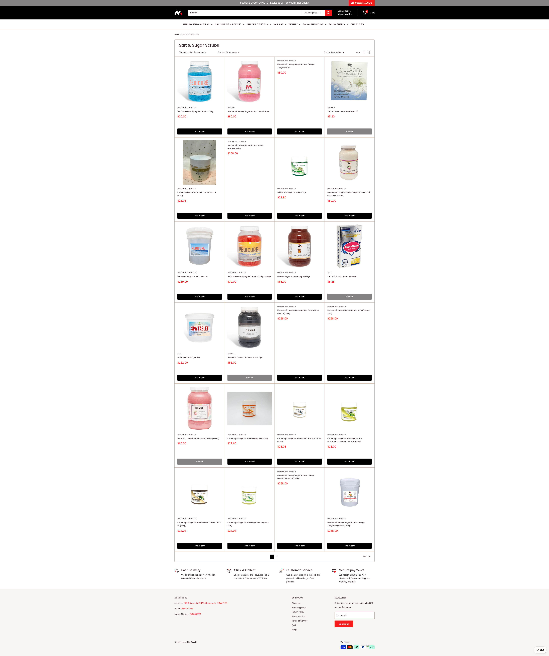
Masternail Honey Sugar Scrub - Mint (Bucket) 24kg (348, 311)
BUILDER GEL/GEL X (257, 24)
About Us (296, 603)
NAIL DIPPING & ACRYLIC (228, 24)
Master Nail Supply (186, 108)
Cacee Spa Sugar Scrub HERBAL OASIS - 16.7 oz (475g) (199, 524)
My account (344, 14)
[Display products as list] (369, 52)
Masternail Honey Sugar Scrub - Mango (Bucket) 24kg (245, 147)
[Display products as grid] (364, 52)
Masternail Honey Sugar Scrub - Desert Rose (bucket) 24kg (298, 311)
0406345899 (195, 614)
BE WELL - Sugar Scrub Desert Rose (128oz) (198, 438)
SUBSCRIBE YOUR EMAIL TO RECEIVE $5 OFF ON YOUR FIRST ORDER (274, 3)
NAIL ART (278, 24)
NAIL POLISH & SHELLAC (196, 24)
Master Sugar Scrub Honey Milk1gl (293, 276)
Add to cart (199, 131)
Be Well (231, 354)
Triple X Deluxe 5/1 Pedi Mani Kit (342, 111)
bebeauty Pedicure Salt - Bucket (192, 276)
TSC (329, 273)
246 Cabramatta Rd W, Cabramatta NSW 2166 (205, 603)
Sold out (349, 131)
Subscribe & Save (363, 3)
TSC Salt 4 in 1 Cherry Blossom (342, 276)
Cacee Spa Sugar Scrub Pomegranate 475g (247, 438)
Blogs (294, 629)
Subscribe (344, 624)
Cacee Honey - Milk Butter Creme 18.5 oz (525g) (196, 194)
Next (365, 556)
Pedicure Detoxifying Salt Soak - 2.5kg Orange (249, 276)
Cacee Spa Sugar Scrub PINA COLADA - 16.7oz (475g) (299, 440)
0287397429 (187, 608)
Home (176, 34)
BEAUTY (293, 24)
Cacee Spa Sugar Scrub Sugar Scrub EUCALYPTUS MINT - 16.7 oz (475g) (344, 440)
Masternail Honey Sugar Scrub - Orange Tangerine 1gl (296, 66)
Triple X (331, 108)
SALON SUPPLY (337, 24)
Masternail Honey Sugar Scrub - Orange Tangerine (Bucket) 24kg (346, 524)
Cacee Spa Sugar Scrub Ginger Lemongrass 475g (248, 524)
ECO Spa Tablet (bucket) (188, 357)
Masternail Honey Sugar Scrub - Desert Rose (248, 111)
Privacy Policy (298, 616)
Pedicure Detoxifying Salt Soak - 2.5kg (195, 111)
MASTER (231, 108)
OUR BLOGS (357, 24)
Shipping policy (299, 607)
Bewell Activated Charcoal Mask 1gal (244, 357)
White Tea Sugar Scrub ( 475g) (291, 192)
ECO (179, 354)
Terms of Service (300, 621)
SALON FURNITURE (313, 24)
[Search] (328, 13)
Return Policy (298, 612)
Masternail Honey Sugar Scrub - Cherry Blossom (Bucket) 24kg (295, 477)
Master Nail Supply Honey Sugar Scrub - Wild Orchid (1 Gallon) (348, 194)
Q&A (294, 625)
